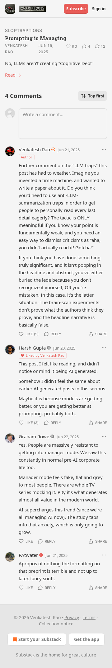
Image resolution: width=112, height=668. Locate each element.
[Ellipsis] (104, 149)
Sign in (99, 9)
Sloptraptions (23, 30)
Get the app (86, 639)
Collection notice (56, 624)
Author (26, 157)
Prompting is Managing (35, 38)
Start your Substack (39, 639)
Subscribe (76, 9)
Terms (89, 617)
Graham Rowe (34, 436)
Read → (13, 75)
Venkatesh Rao (16, 48)
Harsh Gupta (32, 348)
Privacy (71, 617)
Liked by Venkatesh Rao (45, 355)
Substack (25, 655)
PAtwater (28, 555)
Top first (96, 96)
